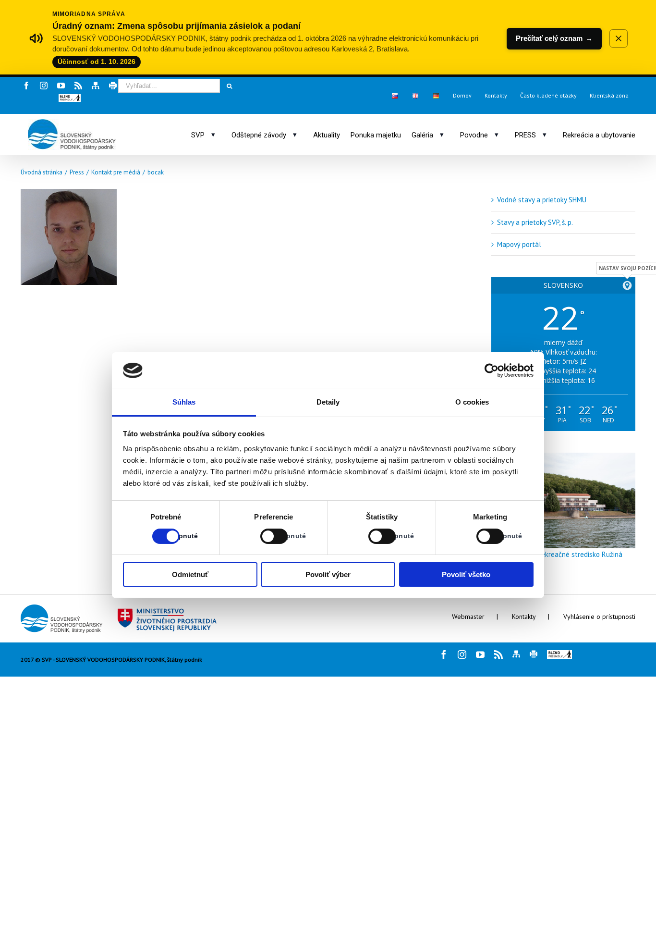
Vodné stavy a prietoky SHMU (541, 199)
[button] (70, 98)
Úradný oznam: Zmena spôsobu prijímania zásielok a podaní (176, 26)
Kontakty (524, 616)
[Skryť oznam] (618, 38)
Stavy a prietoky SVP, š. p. (535, 222)
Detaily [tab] (328, 402)
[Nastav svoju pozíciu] (627, 285)
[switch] (263, 536)
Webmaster (468, 616)
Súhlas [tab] (184, 402)
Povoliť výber (328, 574)
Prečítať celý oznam (554, 38)
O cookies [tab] (472, 402)
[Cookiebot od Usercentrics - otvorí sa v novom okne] (491, 370)
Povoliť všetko (466, 574)
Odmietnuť (190, 574)
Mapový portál (519, 244)
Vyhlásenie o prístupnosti (599, 616)
